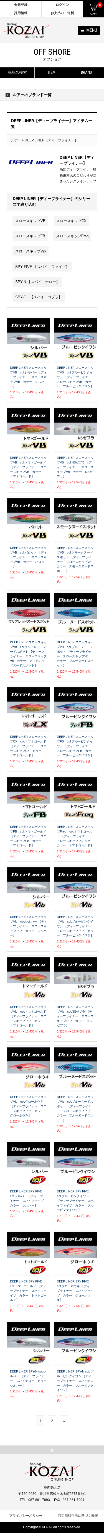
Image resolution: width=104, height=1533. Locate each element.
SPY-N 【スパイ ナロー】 (37, 282)
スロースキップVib (30, 251)
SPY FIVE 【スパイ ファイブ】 (42, 267)
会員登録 (20, 5)
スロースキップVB (30, 221)
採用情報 (20, 13)
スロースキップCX (71, 221)
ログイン (62, 5)
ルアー (16, 140)
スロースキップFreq (72, 236)
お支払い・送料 (62, 13)
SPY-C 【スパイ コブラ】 (38, 297)
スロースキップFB (30, 236)
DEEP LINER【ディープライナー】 (51, 140)
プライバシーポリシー (25, 1516)
